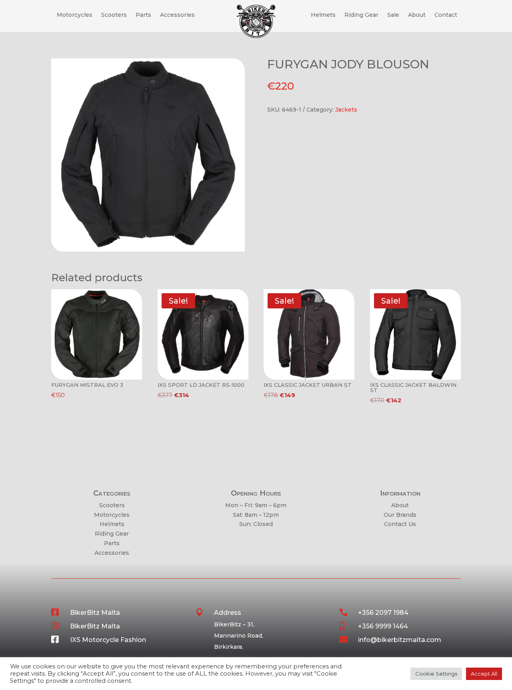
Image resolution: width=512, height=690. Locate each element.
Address (227, 612)
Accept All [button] (484, 673)
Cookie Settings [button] (436, 673)
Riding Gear (361, 15)
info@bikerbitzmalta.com (399, 640)
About (417, 15)
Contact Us (400, 524)
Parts (143, 15)
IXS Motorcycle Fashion (108, 640)
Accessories (177, 15)
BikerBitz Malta (95, 612)
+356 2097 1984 (383, 612)
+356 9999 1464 (383, 626)
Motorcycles (74, 15)
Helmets (323, 15)
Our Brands (400, 514)
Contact (445, 15)
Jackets (346, 109)
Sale (393, 15)
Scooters (114, 15)
